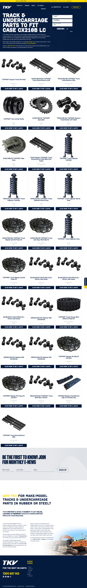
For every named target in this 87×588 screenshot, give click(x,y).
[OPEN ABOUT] (35, 5)
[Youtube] (8, 576)
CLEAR (71, 31)
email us (44, 539)
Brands (30, 570)
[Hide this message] (85, 1)
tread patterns (23, 536)
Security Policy (21, 586)
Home (29, 567)
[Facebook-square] (6, 576)
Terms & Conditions (30, 586)
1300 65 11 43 (11, 45)
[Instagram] (10, 576)
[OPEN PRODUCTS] (23, 5)
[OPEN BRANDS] (30, 5)
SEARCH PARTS (60, 28)
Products (30, 569)
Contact (30, 576)
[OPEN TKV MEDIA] (44, 5)
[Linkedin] (3, 576)
